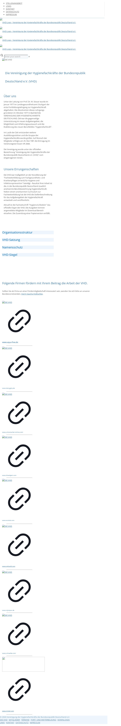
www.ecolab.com (8, 520)
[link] (29, 56)
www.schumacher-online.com (12, 432)
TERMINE (25, 719)
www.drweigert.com (9, 475)
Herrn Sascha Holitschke (32, 294)
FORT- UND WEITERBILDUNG (43, 719)
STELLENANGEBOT (14, 3)
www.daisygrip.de (8, 388)
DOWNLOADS (64, 719)
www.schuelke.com (9, 653)
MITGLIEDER (14, 719)
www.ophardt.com (8, 566)
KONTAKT (10, 9)
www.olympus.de (8, 610)
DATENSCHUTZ (12, 11)
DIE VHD (3, 719)
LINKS (8, 6)
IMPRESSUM (11, 14)
